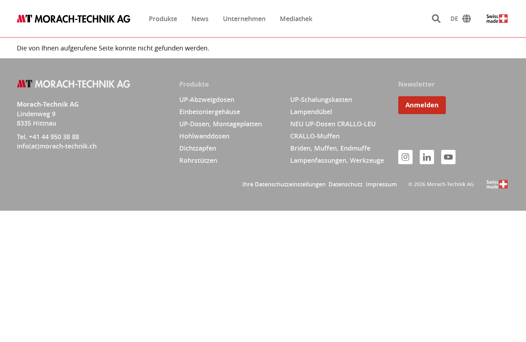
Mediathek (296, 18)
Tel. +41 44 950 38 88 (48, 136)
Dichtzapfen (197, 148)
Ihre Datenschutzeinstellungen (284, 184)
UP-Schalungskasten (321, 99)
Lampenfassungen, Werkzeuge (337, 160)
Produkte (163, 18)
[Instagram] (405, 157)
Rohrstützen (198, 160)
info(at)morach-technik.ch (57, 146)
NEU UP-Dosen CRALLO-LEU (333, 123)
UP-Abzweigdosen (206, 99)
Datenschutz (345, 184)
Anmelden (422, 105)
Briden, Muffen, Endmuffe (330, 148)
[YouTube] (448, 157)
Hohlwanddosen (204, 136)
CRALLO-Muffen (315, 136)
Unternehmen (244, 18)
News (200, 18)
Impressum (381, 184)
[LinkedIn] (427, 157)
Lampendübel (311, 111)
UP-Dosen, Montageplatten (220, 123)
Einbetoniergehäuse (209, 111)
